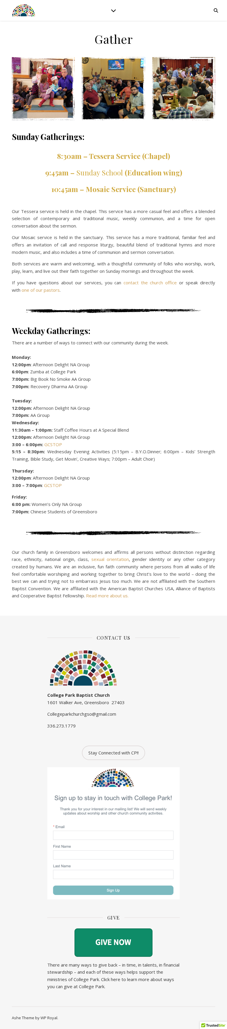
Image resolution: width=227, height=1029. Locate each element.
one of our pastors (41, 290)
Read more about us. (107, 596)
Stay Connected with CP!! (113, 753)
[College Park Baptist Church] (23, 10)
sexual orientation (110, 559)
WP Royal (48, 1017)
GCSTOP (53, 444)
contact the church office (150, 283)
